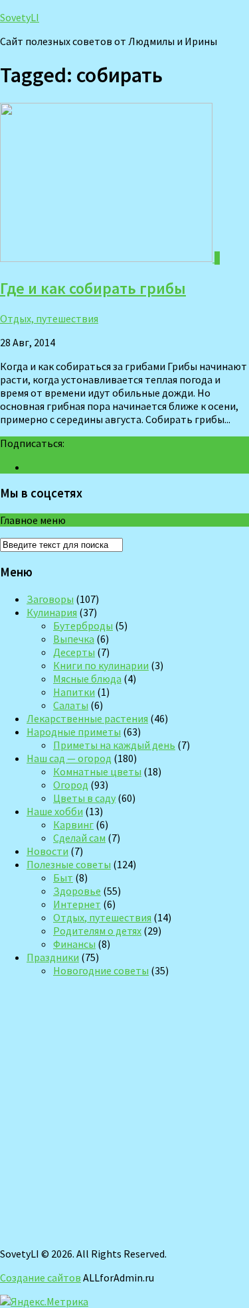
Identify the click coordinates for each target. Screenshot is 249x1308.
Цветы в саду (84, 798)
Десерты (74, 652)
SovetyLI (19, 17)
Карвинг (73, 824)
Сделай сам (79, 837)
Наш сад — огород (69, 758)
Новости (47, 851)
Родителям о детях (97, 930)
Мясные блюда (87, 678)
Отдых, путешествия (49, 318)
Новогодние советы (101, 970)
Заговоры (50, 599)
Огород (70, 784)
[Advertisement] (124, 1112)
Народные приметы (74, 731)
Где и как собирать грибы (93, 288)
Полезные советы (69, 864)
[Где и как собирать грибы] (107, 258)
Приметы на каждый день (114, 745)
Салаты (70, 705)
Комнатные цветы (97, 771)
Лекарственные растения (87, 718)
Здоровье (77, 890)
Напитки (74, 691)
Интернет (77, 904)
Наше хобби (55, 811)
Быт (63, 877)
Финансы (74, 943)
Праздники (53, 957)
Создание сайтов (40, 1277)
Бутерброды (83, 625)
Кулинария (52, 612)
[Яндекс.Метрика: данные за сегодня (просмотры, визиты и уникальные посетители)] (44, 1301)
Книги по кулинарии (101, 665)
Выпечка (73, 638)
